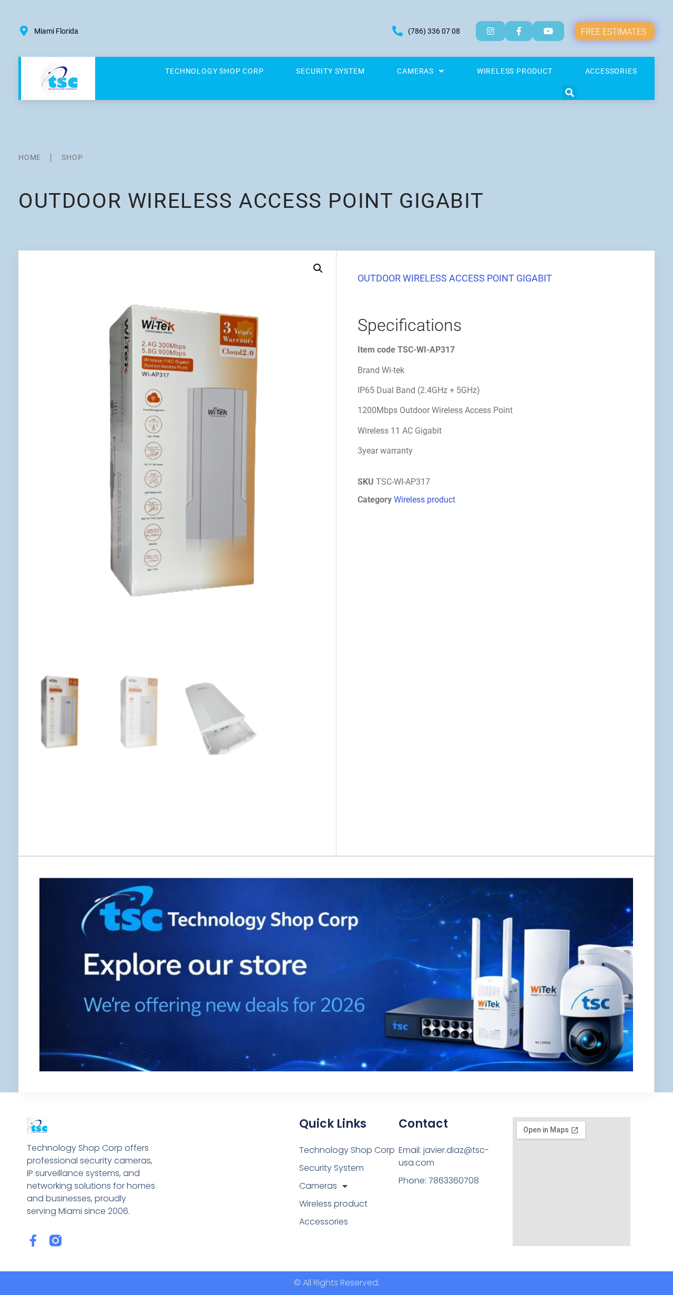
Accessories (611, 71)
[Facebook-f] (33, 1240)
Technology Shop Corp (214, 71)
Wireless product (515, 71)
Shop (72, 157)
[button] (569, 92)
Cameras (415, 71)
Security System (330, 71)
